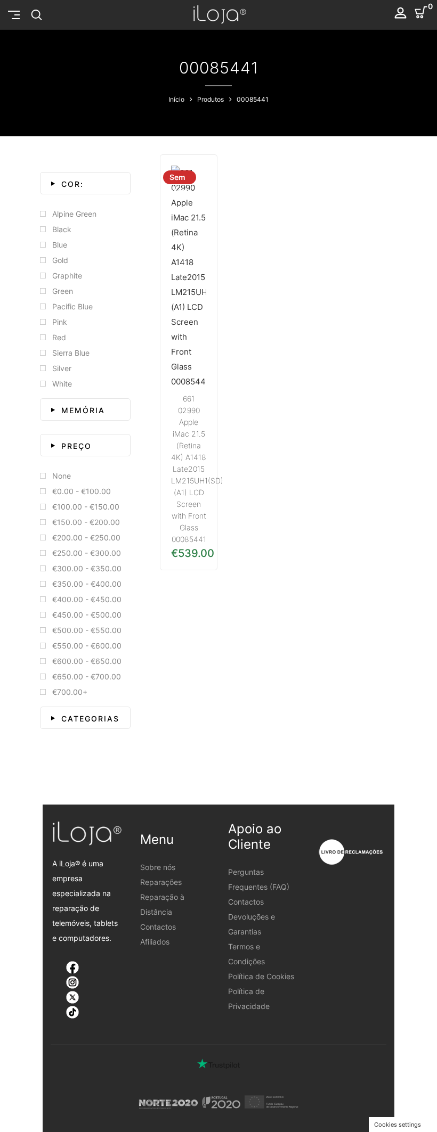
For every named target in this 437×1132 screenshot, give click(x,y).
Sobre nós (157, 867)
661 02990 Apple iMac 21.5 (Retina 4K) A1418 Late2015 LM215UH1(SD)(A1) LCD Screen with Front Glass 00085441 (197, 469)
